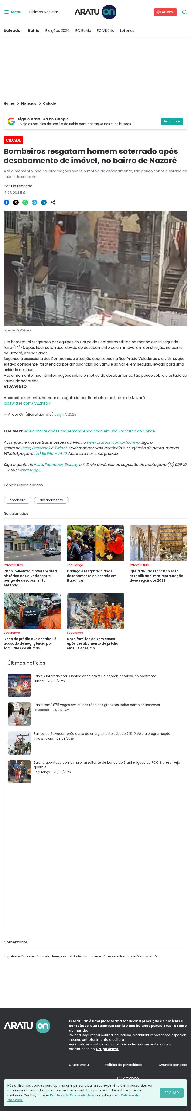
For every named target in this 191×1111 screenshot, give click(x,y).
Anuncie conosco (173, 1064)
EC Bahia (83, 30)
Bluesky (71, 464)
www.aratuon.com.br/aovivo (113, 442)
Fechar (171, 1092)
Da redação (21, 186)
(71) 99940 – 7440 (50, 453)
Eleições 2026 (57, 30)
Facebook (41, 448)
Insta (25, 448)
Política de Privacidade (70, 1095)
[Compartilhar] (53, 202)
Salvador (13, 30)
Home (9, 103)
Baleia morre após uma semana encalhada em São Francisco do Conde (89, 431)
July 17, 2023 (65, 414)
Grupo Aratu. (107, 1049)
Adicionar (172, 121)
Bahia (34, 30)
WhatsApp (28, 470)
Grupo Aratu (79, 1064)
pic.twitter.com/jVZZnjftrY (27, 403)
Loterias (127, 30)
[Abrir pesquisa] (184, 12)
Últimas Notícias (44, 12)
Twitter (60, 448)
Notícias (28, 103)
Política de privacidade (123, 1064)
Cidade (49, 103)
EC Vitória (105, 30)
